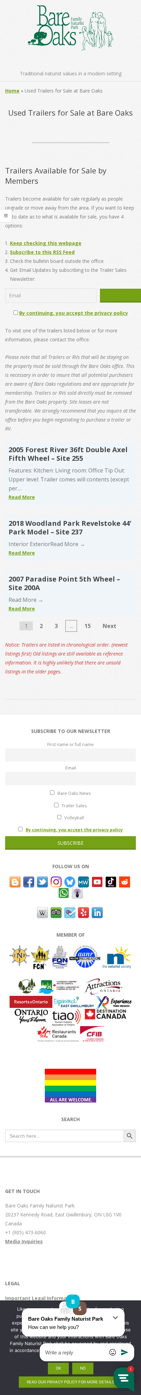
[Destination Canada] (105, 1013)
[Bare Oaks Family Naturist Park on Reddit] (124, 880)
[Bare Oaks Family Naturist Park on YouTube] (97, 880)
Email (70, 768)
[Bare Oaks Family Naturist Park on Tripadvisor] (56, 911)
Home (12, 90)
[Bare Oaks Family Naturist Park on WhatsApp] (63, 891)
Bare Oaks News (73, 793)
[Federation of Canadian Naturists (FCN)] (41, 949)
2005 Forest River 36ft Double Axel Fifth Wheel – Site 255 (68, 454)
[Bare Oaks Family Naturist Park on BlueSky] (69, 880)
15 (88, 626)
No (83, 1368)
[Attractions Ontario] (103, 982)
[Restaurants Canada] (58, 1030)
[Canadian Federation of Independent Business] (92, 1030)
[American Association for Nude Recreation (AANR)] (84, 949)
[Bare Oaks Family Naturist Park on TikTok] (110, 880)
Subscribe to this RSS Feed (42, 252)
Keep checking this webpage (45, 243)
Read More (22, 497)
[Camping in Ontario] (27, 982)
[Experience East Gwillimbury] (74, 1000)
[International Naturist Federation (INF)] (19, 949)
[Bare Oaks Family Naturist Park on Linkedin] (97, 911)
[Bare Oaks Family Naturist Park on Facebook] (28, 880)
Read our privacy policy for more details (70, 1382)
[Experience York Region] (113, 1000)
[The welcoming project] (70, 1073)
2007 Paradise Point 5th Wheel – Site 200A (64, 583)
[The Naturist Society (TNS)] (117, 949)
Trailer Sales (74, 806)
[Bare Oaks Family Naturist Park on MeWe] (83, 880)
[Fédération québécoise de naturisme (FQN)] (60, 949)
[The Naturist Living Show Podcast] (77, 891)
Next (109, 626)
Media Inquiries (24, 1241)
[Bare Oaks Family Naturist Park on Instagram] (56, 880)
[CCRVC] (59, 982)
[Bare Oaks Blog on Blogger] (15, 880)
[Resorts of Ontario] (31, 1000)
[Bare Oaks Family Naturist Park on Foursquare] (69, 911)
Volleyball (73, 818)
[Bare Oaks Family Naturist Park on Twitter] (42, 880)
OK (58, 1368)
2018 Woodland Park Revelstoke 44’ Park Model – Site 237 (70, 527)
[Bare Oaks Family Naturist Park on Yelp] (83, 911)
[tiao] (66, 1013)
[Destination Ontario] (31, 1013)
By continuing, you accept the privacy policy (73, 313)
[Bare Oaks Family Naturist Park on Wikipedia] (42, 911)
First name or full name (70, 744)
